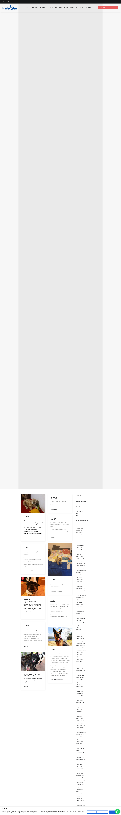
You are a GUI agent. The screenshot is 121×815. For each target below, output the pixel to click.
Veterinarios (74, 7)
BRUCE (53, 498)
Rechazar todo (102, 812)
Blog (82, 7)
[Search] (88, 495)
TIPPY (26, 516)
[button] (33, 503)
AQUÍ (53, 812)
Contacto (89, 7)
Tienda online (63, 7)
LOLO (53, 579)
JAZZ (52, 601)
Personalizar (92, 812)
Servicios (35, 7)
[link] (58, 616)
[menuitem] (27, 8)
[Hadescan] (10, 7)
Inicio (27, 7)
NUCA (53, 519)
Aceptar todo (114, 812)
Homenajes (53, 7)
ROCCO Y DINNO (32, 675)
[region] (60, 811)
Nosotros (43, 7)
